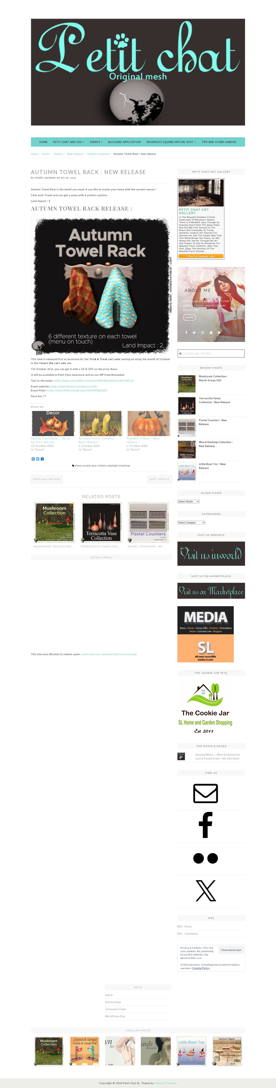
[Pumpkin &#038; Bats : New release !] (148, 423)
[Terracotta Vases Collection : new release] (101, 521)
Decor (46, 153)
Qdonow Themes (165, 1083)
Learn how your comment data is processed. (109, 654)
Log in (109, 994)
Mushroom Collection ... (54, 546)
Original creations (98, 153)
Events (95, 141)
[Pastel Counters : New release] (148, 521)
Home (43, 141)
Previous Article (46, 479)
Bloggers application (124, 141)
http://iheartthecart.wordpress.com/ (74, 386)
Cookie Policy (201, 968)
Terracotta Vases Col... (101, 546)
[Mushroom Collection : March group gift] (54, 521)
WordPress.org (115, 1016)
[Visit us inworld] (211, 553)
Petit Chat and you (68, 141)
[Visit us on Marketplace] (211, 590)
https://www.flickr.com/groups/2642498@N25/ (77, 390)
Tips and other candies (219, 141)
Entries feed (113, 1002)
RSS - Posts (184, 926)
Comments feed (115, 1009)
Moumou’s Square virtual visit (170, 141)
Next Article (159, 479)
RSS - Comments (187, 933)
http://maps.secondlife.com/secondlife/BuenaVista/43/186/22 (94, 380)
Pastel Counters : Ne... (146, 546)
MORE (189, 317)
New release (75, 153)
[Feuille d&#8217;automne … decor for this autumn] (53, 423)
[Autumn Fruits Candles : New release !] (101, 423)
